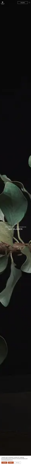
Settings (17, 462)
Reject (10, 462)
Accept (4, 462)
